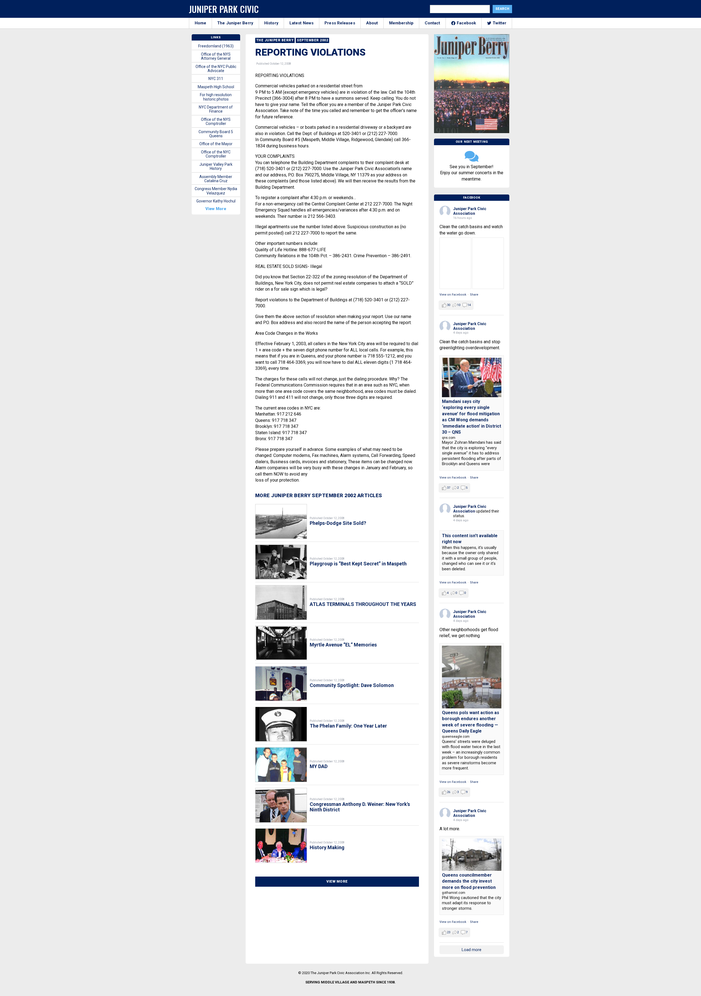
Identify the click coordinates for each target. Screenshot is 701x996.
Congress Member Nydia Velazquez (216, 191)
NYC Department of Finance (216, 109)
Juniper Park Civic (224, 8)
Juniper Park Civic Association (469, 211)
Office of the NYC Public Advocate (216, 68)
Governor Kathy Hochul (215, 201)
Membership (401, 23)
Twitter (500, 23)
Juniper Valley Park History (215, 166)
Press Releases (339, 23)
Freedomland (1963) (216, 46)
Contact (432, 23)
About (372, 23)
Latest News (301, 23)
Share (474, 294)
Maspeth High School (216, 87)
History (271, 23)
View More (337, 881)
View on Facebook (452, 294)
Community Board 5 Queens (216, 134)
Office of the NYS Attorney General (216, 56)
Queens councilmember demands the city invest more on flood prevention (469, 881)
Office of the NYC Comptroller (216, 154)
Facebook (466, 23)
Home (200, 23)
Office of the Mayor (215, 144)
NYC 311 (215, 78)
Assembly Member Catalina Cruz (215, 178)
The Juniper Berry (235, 23)
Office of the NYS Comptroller (216, 121)
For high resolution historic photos (216, 97)
